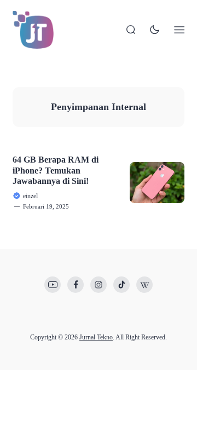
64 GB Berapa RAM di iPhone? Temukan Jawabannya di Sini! (56, 170)
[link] (52, 284)
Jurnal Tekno (96, 337)
